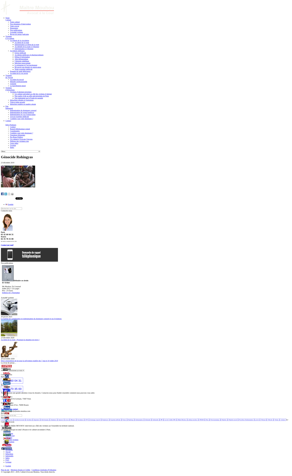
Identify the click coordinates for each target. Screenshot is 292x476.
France (124, 419)
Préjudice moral (233, 419)
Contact (8, 446)
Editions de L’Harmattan (11, 293)
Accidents (29, 419)
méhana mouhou (192, 419)
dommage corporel (95, 419)
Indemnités (155, 419)
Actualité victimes (11, 440)
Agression (36, 419)
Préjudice (224, 419)
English (8, 466)
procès (257, 419)
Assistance (53, 419)
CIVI (86, 419)
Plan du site (5, 470)
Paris (207, 419)
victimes (283, 419)
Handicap (130, 419)
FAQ (7, 460)
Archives (4, 370)
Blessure (73, 419)
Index (7, 458)
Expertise (8, 438)
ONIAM (201, 419)
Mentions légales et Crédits (20, 470)
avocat (67, 419)
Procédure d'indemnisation (246, 419)
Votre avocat (9, 436)
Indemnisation (139, 419)
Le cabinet (9, 434)
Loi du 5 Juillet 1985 (170, 419)
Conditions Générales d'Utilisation (44, 470)
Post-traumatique (215, 419)
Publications (9, 442)
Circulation (80, 419)
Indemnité (147, 419)
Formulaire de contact (9, 409)
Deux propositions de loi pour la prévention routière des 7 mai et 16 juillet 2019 (29, 361)
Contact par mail (7, 245)
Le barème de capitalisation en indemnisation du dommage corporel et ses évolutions (31, 319)
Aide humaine (45, 419)
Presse (7, 444)
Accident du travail (19, 419)
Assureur (60, 419)
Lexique (8, 462)
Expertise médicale (115, 419)
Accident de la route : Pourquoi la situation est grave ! (20, 340)
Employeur (105, 419)
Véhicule (270, 419)
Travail (7, 452)
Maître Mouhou (182, 419)
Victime (277, 419)
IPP (161, 419)
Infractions (9, 454)
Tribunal (263, 419)
